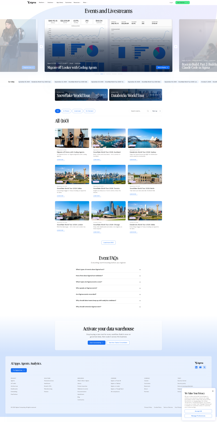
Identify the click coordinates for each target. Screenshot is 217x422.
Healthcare (47, 383)
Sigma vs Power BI (116, 380)
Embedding (14, 391)
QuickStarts (81, 394)
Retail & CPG (47, 386)
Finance (46, 391)
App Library (60, 2)
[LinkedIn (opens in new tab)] (196, 367)
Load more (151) (108, 242)
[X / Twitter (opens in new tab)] (204, 367)
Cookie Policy (157, 407)
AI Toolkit (13, 383)
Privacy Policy (148, 407)
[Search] (148, 111)
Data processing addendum (185, 386)
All (58, 111)
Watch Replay (162, 67)
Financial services (49, 380)
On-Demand (89, 111)
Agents (13, 380)
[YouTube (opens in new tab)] (200, 367)
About (146, 389)
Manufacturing (48, 389)
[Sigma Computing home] (31, 2)
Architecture (14, 386)
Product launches (82, 386)
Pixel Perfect (14, 394)
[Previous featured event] (41, 46)
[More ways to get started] (188, 2)
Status (179, 391)
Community (81, 400)
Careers (146, 380)
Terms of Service (168, 407)
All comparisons (115, 391)
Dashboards (14, 389)
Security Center (182, 380)
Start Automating (95, 343)
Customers (68, 2)
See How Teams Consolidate (118, 343)
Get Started (180, 2)
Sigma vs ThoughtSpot (117, 389)
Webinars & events (83, 389)
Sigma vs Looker (115, 386)
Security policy (182, 383)
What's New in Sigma (83, 380)
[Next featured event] (175, 46)
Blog (79, 397)
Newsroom (147, 386)
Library (79, 383)
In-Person (66, 111)
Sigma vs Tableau (115, 383)
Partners (146, 391)
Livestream (77, 111)
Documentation (82, 391)
